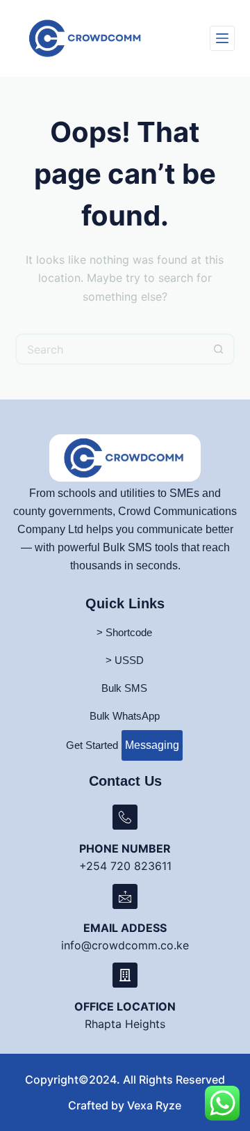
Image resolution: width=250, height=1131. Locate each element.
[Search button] (219, 349)
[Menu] (222, 38)
